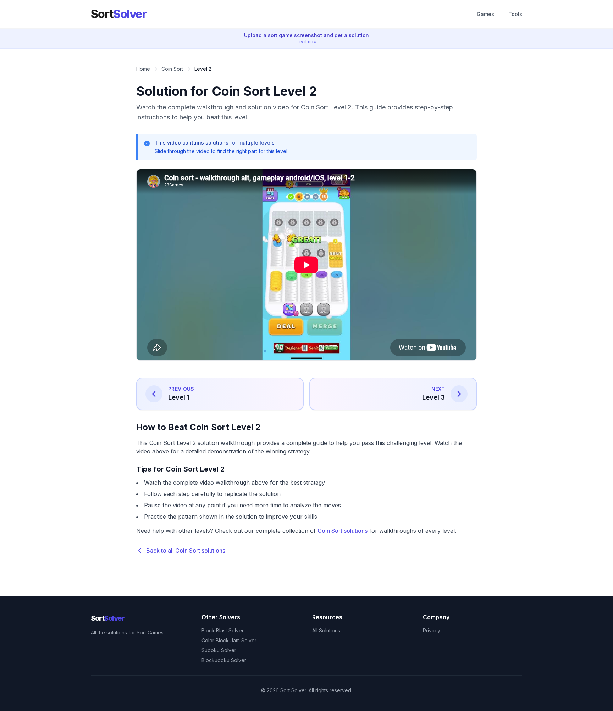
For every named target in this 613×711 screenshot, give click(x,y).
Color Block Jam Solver (228, 640)
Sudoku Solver (218, 650)
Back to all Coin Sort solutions (185, 550)
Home (143, 69)
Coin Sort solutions (342, 530)
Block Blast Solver (222, 630)
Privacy (431, 630)
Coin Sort (172, 69)
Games (485, 14)
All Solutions (326, 630)
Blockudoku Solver (223, 660)
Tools (515, 14)
